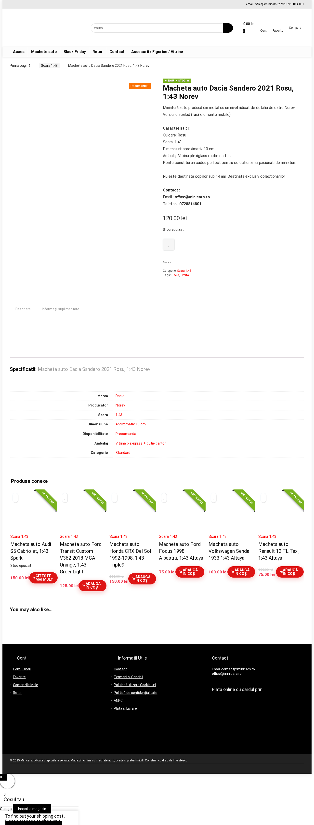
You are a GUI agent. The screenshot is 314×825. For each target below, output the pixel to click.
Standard (123, 453)
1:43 (119, 415)
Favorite (19, 677)
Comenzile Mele (25, 685)
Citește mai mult (44, 578)
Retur (97, 51)
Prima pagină (20, 66)
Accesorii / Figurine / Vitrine (157, 51)
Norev (167, 262)
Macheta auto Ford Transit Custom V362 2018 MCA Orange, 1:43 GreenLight (81, 558)
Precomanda (126, 434)
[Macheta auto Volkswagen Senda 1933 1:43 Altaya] (231, 514)
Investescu (180, 760)
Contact (117, 51)
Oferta (185, 275)
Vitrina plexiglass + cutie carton (141, 443)
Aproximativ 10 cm (131, 424)
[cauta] (228, 28)
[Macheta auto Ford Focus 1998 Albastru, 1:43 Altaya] (181, 514)
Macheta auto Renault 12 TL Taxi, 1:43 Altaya (279, 551)
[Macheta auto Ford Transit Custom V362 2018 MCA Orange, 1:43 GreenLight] (82, 514)
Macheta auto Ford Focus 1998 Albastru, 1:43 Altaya (181, 551)
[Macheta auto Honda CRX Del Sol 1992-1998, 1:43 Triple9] (132, 514)
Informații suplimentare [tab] (60, 309)
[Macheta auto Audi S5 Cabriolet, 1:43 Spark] (33, 514)
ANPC (118, 701)
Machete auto (44, 51)
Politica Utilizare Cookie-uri (135, 685)
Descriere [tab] (23, 309)
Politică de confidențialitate (135, 693)
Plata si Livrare (125, 708)
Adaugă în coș (93, 586)
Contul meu (22, 669)
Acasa (19, 51)
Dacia (175, 275)
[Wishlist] (277, 26)
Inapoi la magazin (32, 809)
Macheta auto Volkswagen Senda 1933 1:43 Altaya (229, 551)
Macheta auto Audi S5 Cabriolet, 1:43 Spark (30, 551)
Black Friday (75, 51)
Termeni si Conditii (128, 677)
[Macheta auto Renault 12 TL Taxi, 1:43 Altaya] (281, 514)
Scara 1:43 (49, 66)
